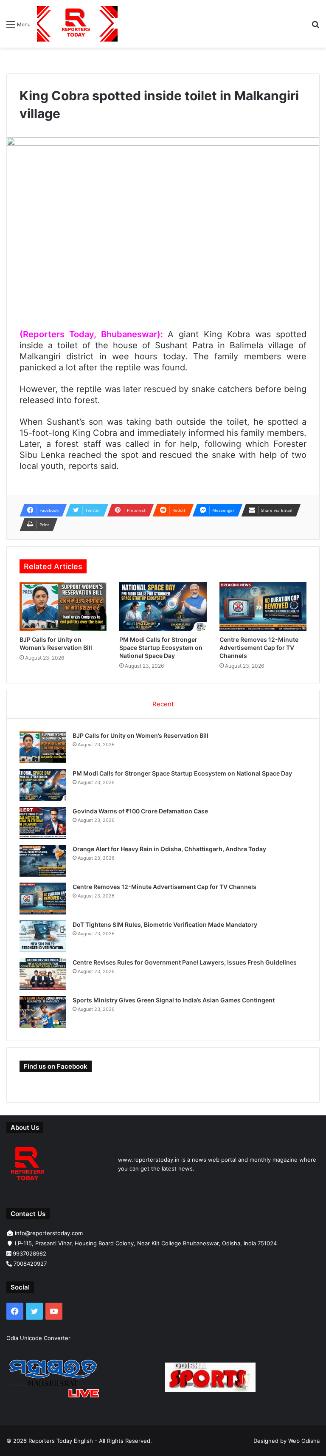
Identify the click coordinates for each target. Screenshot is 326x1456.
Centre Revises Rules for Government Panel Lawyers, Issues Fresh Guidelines (185, 962)
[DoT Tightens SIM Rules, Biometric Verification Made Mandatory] (43, 936)
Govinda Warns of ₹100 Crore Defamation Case (140, 811)
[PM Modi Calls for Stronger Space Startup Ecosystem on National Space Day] (162, 606)
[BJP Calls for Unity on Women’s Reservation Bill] (63, 606)
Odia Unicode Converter (38, 1338)
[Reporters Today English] (77, 24)
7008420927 (30, 1263)
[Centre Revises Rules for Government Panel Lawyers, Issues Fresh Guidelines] (43, 974)
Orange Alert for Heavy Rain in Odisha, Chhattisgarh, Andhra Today (169, 848)
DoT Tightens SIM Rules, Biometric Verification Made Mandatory (165, 924)
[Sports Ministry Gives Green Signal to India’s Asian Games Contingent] (43, 1012)
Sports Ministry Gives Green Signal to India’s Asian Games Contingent (174, 1000)
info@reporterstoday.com (49, 1233)
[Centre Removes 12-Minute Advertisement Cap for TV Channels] (262, 606)
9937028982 (29, 1253)
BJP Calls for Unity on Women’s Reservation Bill (140, 735)
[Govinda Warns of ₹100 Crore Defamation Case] (43, 823)
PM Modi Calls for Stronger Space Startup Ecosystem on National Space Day (160, 647)
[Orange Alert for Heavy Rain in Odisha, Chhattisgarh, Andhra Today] (43, 861)
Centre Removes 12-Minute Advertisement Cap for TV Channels (258, 647)
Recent (163, 704)
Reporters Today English (60, 1440)
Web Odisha (304, 1440)
